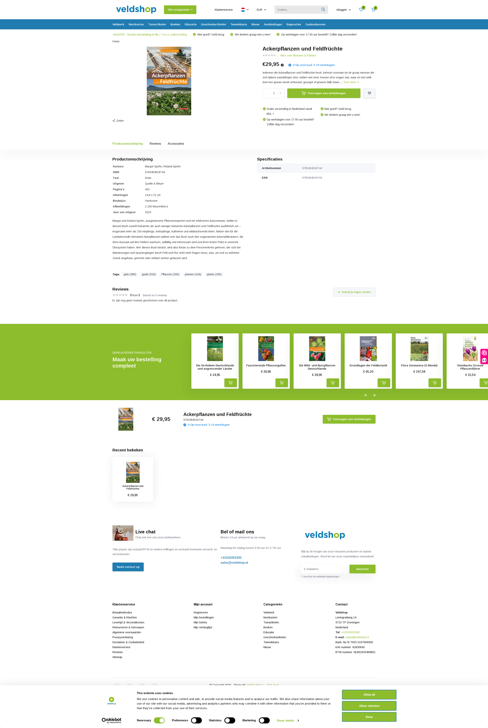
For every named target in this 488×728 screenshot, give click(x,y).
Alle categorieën (178, 9)
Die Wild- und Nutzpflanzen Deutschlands (317, 367)
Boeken (175, 24)
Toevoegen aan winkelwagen (326, 93)
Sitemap (117, 657)
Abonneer (362, 569)
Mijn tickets (200, 622)
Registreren (201, 612)
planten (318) (193, 274)
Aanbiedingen (273, 24)
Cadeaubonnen (315, 24)
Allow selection (369, 705)
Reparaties (294, 24)
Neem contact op (128, 566)
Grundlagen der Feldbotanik (368, 365)
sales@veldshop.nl (234, 562)
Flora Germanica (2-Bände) (419, 365)
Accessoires (176, 143)
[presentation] (365, 395)
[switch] (196, 720)
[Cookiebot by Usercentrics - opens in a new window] (111, 720)
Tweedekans (238, 24)
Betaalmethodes (122, 612)
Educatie (191, 24)
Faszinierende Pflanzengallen (266, 365)
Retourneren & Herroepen (128, 627)
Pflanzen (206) (170, 274)
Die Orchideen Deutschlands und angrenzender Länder (215, 367)
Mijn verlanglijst (203, 627)
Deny (369, 716)
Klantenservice (224, 9)
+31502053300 (231, 557)
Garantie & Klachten (124, 617)
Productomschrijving (127, 143)
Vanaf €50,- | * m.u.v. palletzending (150, 34)
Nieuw (255, 24)
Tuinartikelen (157, 24)
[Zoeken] (323, 9)
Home (116, 41)
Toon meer (350, 82)
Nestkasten (136, 24)
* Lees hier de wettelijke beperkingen (320, 576)
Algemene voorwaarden (126, 632)
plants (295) (214, 274)
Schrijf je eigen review (356, 292)
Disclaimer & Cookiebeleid (128, 642)
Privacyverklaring (122, 637)
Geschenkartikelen (213, 24)
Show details (285, 720)
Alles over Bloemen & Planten (298, 55)
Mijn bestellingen (204, 617)
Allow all (369, 694)
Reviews (155, 143)
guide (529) (149, 274)
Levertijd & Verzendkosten (128, 622)
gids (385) (130, 274)
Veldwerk (118, 24)
